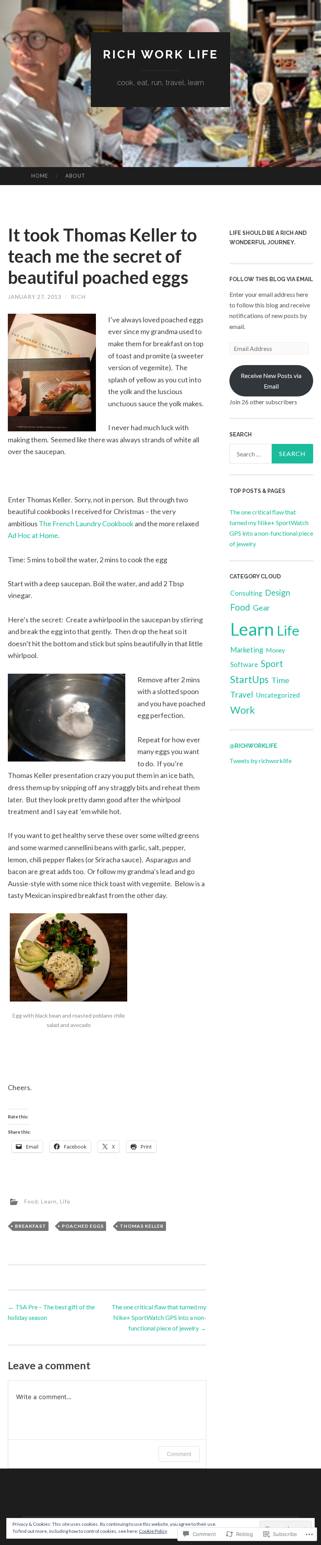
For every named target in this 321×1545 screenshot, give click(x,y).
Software (244, 664)
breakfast (30, 1226)
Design (277, 592)
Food (31, 1201)
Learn (49, 1201)
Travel (241, 694)
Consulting (246, 593)
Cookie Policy (153, 1531)
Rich (78, 296)
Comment (179, 1453)
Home (39, 176)
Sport (272, 663)
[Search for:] (271, 454)
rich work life (160, 54)
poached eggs (83, 1226)
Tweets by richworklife (260, 760)
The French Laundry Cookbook (86, 523)
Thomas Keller (142, 1226)
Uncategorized (278, 695)
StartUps (249, 679)
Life (65, 1201)
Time (280, 680)
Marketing (246, 649)
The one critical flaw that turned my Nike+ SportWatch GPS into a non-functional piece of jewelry (159, 1317)
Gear (261, 607)
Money (275, 650)
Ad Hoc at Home (33, 535)
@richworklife (253, 746)
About (75, 176)
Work (242, 710)
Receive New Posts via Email (271, 381)
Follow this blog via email (271, 279)
